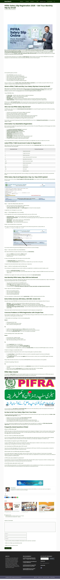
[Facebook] (5, 494)
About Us (35, 577)
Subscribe (52, 558)
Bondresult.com (18, 577)
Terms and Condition (46, 577)
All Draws (21, 1)
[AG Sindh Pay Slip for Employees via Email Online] (47, 506)
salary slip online (30, 179)
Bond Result (8, 1)
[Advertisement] (30, 18)
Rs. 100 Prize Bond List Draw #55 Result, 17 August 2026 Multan (30, 562)
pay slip (26, 329)
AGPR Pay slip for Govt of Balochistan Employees (12, 511)
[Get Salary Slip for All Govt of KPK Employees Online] (30, 506)
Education (32, 1)
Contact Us (40, 577)
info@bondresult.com (45, 563)
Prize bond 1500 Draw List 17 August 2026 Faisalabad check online (29, 569)
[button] (54, 1)
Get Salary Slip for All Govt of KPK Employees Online (29, 511)
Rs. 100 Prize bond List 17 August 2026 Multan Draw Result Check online (29, 566)
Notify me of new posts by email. (11, 545)
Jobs (37, 1)
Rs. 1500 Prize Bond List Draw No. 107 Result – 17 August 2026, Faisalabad (29, 558)
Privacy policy (52, 577)
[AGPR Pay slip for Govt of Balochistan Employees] (13, 506)
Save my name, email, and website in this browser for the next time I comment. (20, 540)
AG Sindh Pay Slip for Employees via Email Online (46, 511)
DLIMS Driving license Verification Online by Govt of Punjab (15, 515)
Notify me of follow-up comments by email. (13, 543)
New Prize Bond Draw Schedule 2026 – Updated (13, 516)
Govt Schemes (49, 1)
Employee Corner (43, 1)
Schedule (27, 1)
